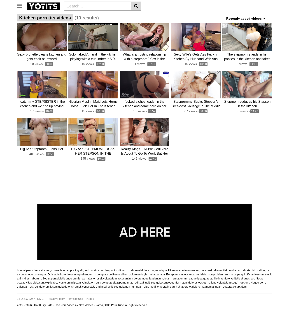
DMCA (41, 298)
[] (136, 6)
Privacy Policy (56, 298)
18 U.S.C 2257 (26, 298)
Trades (89, 298)
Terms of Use (75, 298)
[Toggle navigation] (21, 5)
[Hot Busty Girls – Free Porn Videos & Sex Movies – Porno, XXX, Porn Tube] (44, 5)
